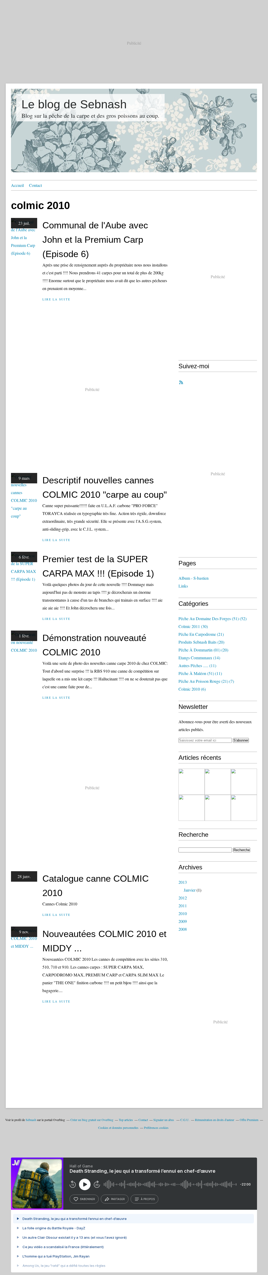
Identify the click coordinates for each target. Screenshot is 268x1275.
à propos (148, 1199)
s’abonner (87, 1199)
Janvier (190, 890)
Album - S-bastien (193, 578)
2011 (182, 905)
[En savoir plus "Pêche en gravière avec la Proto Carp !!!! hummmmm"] (244, 782)
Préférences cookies (156, 1127)
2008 (182, 929)
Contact (35, 185)
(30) (193, 626)
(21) (201, 634)
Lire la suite (56, 299)
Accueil (17, 185)
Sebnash (31, 1120)
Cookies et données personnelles (118, 1127)
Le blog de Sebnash (74, 104)
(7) (206, 681)
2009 (182, 921)
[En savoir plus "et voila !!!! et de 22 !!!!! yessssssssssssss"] (191, 808)
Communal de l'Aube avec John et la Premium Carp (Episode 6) (95, 239)
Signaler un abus (164, 1120)
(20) (201, 642)
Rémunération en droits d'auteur (214, 1120)
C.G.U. (184, 1120)
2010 (182, 913)
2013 (182, 882)
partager (118, 1199)
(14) (199, 657)
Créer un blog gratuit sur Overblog (91, 1120)
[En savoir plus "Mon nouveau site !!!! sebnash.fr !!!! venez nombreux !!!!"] (218, 782)
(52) (212, 618)
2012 (182, 897)
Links (183, 586)
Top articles (126, 1120)
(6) (192, 689)
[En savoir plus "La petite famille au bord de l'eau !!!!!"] (218, 808)
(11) (197, 665)
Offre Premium (249, 1120)
